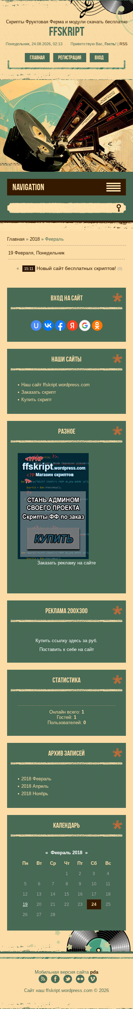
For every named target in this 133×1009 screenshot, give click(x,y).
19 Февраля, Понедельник (36, 253)
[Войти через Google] (84, 325)
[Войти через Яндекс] (72, 325)
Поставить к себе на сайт (66, 649)
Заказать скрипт (38, 392)
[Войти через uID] (36, 325)
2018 (35, 239)
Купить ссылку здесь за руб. (66, 640)
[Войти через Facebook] (60, 325)
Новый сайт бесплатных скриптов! (76, 268)
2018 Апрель (35, 786)
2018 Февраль (36, 778)
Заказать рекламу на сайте (66, 562)
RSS (123, 44)
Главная (37, 57)
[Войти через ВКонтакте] (48, 325)
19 (25, 904)
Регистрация (69, 57)
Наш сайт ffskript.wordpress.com (55, 384)
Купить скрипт (36, 399)
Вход (99, 57)
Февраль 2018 (66, 852)
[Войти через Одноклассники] (97, 325)
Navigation (28, 187)
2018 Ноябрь (34, 793)
